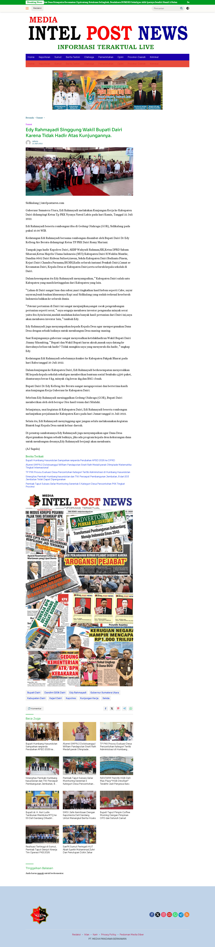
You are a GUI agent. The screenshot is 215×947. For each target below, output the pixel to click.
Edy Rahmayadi (77, 692)
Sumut (58, 57)
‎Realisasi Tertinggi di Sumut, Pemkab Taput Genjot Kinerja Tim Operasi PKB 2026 (41, 849)
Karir (95, 934)
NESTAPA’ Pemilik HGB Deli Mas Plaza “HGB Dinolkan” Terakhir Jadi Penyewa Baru (115, 781)
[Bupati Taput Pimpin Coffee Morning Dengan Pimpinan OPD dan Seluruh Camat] (116, 800)
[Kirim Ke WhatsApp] (130, 708)
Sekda (105, 698)
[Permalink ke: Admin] (28, 142)
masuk (40, 873)
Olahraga (89, 57)
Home (31, 57)
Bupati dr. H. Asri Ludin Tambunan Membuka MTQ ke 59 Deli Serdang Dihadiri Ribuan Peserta (41, 815)
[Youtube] (169, 915)
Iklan (86, 934)
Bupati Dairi (33, 692)
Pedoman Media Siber (132, 934)
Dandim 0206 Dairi (54, 692)
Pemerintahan (105, 57)
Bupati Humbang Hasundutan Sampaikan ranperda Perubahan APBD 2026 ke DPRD (70, 460)
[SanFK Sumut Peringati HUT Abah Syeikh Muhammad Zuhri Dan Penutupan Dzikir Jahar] (79, 834)
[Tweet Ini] (112, 708)
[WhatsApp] (175, 915)
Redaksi (37, 8)
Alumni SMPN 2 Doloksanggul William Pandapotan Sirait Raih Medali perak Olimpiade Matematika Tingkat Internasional (78, 466)
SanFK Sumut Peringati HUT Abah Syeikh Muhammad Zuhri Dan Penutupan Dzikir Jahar (79, 849)
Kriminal (154, 57)
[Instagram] (163, 915)
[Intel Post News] (107, 32)
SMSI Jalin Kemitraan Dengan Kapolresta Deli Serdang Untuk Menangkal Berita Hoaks (79, 815)
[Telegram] (181, 914)
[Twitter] (157, 915)
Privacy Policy (108, 934)
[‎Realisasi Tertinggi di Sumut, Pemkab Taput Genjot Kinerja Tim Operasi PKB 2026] (42, 834)
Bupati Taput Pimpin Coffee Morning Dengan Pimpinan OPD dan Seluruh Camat (115, 815)
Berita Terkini (73, 57)
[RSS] (186, 915)
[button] (181, 8)
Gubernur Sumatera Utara (104, 692)
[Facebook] (151, 915)
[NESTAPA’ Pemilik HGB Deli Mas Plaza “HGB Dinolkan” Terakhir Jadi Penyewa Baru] (116, 765)
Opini (120, 57)
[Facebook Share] (105, 708)
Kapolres (71, 698)
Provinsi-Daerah (137, 57)
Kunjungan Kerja (89, 698)
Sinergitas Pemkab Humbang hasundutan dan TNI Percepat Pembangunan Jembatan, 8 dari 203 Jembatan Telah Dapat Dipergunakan (77, 478)
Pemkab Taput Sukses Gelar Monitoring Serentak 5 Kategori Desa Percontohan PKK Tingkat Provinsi (75, 485)
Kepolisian (44, 57)
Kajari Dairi (55, 698)
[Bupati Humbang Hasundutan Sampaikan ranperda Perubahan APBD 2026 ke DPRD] (42, 731)
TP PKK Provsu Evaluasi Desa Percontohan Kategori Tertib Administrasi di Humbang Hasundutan (78, 472)
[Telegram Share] (124, 708)
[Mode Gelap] (187, 8)
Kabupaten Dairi (36, 698)
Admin (35, 141)
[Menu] (28, 8)
